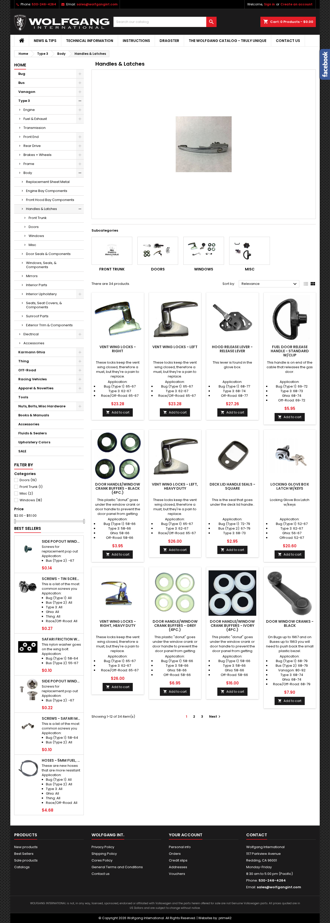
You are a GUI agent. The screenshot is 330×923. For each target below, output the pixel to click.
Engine (29, 109)
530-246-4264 (44, 4)
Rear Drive (32, 145)
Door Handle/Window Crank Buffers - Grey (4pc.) (175, 625)
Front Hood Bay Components (50, 199)
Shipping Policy (104, 853)
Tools (23, 397)
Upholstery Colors (34, 442)
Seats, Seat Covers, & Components (44, 305)
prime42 (225, 918)
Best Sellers (27, 528)
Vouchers (177, 873)
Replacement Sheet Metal (48, 181)
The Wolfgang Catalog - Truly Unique (227, 40)
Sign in (269, 4)
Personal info (180, 847)
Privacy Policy (103, 847)
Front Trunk (38, 217)
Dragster (169, 40)
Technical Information (89, 40)
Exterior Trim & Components (49, 325)
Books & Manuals (33, 415)
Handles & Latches (41, 208)
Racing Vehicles (32, 379)
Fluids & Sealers (32, 433)
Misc (32, 244)
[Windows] (203, 251)
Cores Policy (102, 860)
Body (27, 172)
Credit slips (178, 860)
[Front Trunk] (112, 251)
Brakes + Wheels (37, 154)
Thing (23, 361)
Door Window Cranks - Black (290, 623)
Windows (36, 235)
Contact (256, 835)
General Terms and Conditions (117, 867)
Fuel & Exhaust (35, 118)
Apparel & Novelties (35, 388)
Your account (185, 835)
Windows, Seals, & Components (41, 264)
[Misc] (249, 251)
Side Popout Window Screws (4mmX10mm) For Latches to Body (61, 681)
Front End (31, 136)
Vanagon (26, 91)
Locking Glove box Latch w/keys (289, 486)
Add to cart (117, 412)
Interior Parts (36, 285)
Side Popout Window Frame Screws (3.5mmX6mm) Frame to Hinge (61, 541)
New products (26, 847)
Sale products (26, 860)
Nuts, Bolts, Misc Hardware (41, 406)
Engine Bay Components (46, 190)
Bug (21, 73)
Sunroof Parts (37, 316)
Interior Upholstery (41, 294)
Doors (34, 226)
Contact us (288, 40)
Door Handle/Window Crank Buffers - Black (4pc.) (117, 488)
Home (20, 65)
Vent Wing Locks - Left (174, 346)
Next (215, 716)
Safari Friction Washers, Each (61, 639)
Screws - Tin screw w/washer (61, 579)
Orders (175, 853)
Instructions (136, 40)
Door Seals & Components (48, 253)
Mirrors (32, 276)
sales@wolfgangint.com (97, 4)
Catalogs (22, 867)
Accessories (33, 343)
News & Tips (45, 40)
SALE (22, 451)
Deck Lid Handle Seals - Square (232, 486)
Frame (28, 163)
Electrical (31, 334)
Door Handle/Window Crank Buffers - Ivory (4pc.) (232, 625)
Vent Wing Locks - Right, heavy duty (118, 623)
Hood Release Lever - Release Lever (232, 349)
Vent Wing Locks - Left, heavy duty (175, 486)
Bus (21, 82)
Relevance (270, 284)
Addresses (178, 867)
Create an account (296, 4)
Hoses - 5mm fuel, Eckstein (61, 760)
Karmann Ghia (31, 352)
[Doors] (157, 251)
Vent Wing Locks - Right (118, 349)
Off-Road (27, 370)
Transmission (34, 127)
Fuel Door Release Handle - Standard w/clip (290, 351)
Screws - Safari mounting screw (61, 718)
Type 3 (24, 100)
